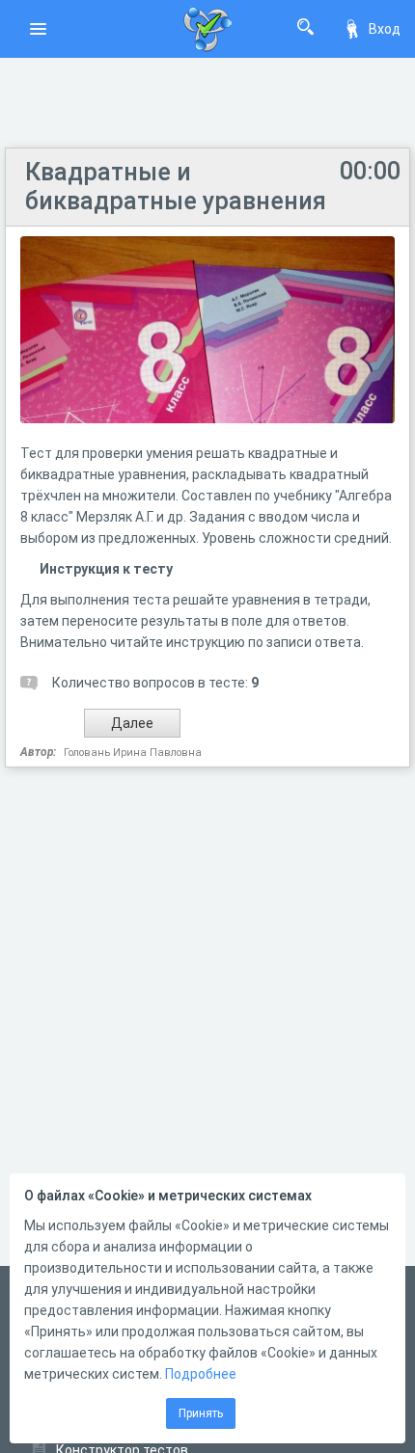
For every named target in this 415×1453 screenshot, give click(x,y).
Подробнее (200, 1374)
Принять (201, 1413)
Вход (385, 29)
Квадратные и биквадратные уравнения (175, 186)
